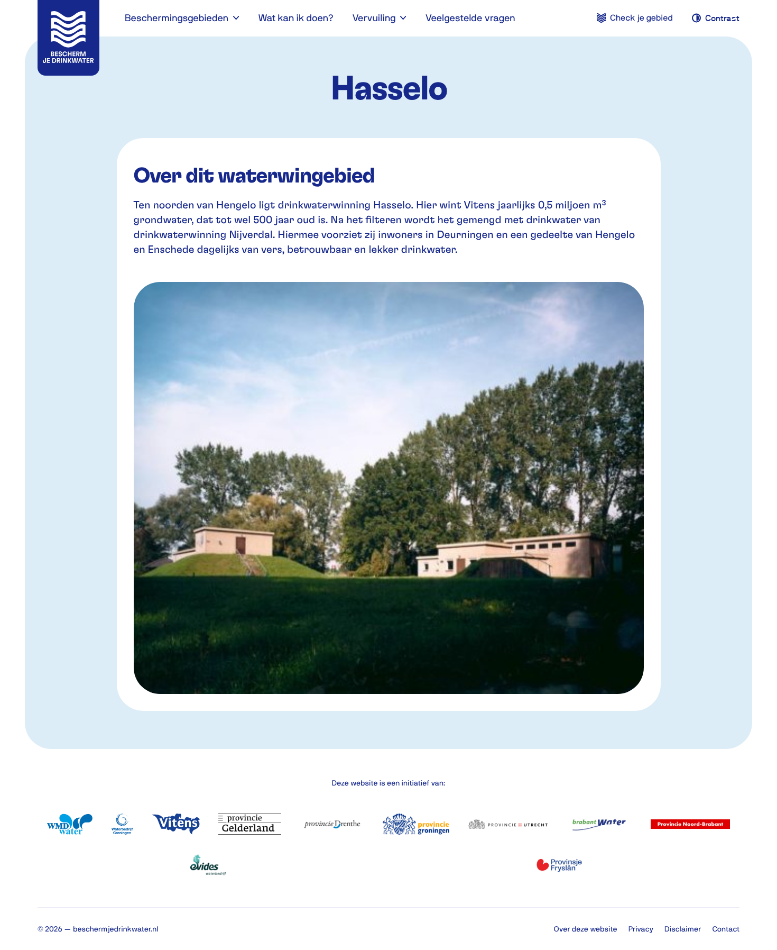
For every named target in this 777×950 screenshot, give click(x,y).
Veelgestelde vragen (470, 17)
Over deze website (585, 929)
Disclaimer (682, 929)
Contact (725, 929)
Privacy (640, 929)
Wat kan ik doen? (295, 17)
